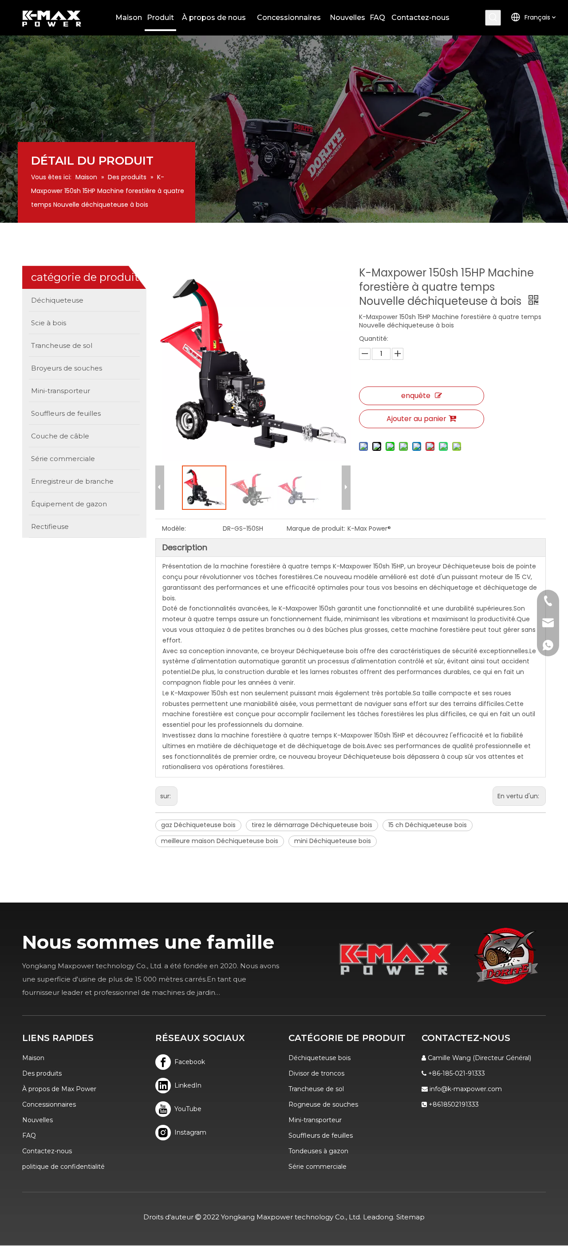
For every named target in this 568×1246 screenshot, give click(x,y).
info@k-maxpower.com (466, 1089)
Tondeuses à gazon (318, 1151)
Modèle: (174, 528)
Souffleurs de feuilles (320, 1136)
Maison (33, 1058)
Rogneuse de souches (323, 1104)
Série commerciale (317, 1167)
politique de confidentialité (63, 1167)
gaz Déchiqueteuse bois (198, 824)
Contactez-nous (47, 1151)
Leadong (378, 1217)
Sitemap (410, 1217)
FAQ (29, 1136)
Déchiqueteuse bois (319, 1058)
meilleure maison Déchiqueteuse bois (219, 840)
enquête (415, 395)
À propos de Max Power (59, 1089)
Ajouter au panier (416, 419)
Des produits (42, 1073)
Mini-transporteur (315, 1120)
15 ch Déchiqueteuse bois (427, 824)
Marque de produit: (316, 528)
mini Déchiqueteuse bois (332, 840)
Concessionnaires (49, 1104)
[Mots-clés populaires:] (493, 18)
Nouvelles (37, 1120)
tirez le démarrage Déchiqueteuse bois (312, 824)
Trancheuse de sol (316, 1089)
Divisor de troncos (316, 1073)
